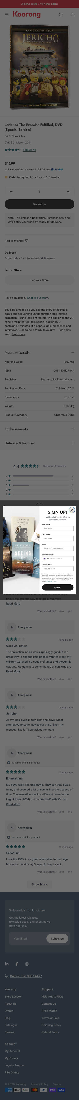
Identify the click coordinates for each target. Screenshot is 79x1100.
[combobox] (45, 558)
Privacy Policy (50, 581)
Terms (55, 581)
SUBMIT (57, 587)
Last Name (46, 534)
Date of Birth (47, 565)
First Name (46, 524)
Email (44, 544)
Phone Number (47, 554)
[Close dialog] (72, 510)
